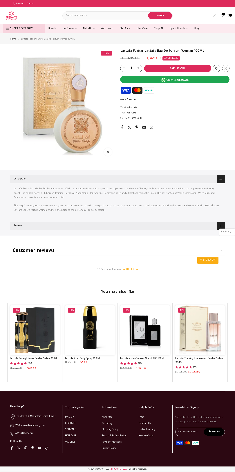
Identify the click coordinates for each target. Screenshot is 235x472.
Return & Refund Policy (114, 436)
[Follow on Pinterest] (32, 448)
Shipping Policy (110, 429)
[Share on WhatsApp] (151, 127)
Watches (106, 28)
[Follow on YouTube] (39, 448)
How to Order (146, 436)
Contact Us (145, 423)
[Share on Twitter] (129, 127)
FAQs (141, 417)
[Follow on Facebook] (11, 448)
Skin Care (125, 28)
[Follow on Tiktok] (46, 448)
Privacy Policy (109, 448)
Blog (196, 28)
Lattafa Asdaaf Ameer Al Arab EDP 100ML (142, 358)
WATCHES (70, 442)
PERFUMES (70, 423)
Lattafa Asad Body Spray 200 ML (82, 358)
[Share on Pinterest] (137, 127)
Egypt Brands (177, 28)
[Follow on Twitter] (18, 448)
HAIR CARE (70, 436)
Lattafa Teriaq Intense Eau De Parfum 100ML (34, 358)
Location (20, 4)
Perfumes (68, 28)
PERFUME (131, 113)
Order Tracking (147, 429)
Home (13, 39)
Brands (52, 28)
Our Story (107, 423)
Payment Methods (112, 442)
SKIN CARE (70, 429)
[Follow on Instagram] (25, 448)
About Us (107, 417)
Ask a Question (128, 100)
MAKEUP (69, 417)
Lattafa (133, 108)
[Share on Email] (144, 127)
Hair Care (142, 28)
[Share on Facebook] (122, 127)
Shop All (158, 28)
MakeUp (87, 28)
